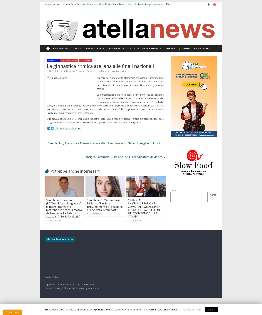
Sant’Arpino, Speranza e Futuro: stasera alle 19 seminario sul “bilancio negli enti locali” (103, 143)
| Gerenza (185, 48)
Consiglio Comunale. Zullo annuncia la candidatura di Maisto (125, 157)
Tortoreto (105, 71)
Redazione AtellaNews (76, 71)
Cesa (76, 48)
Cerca (173, 190)
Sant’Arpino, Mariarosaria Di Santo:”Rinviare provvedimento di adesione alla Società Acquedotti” (105, 205)
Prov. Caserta (150, 48)
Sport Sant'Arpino (69, 60)
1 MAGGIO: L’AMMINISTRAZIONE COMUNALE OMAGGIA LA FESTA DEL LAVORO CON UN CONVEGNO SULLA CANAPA (144, 208)
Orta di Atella (93, 48)
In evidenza (53, 60)
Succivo (131, 48)
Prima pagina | (61, 48)
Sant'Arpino (86, 60)
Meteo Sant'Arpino (51, 277)
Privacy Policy (202, 48)
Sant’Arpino (114, 48)
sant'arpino (95, 71)
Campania (170, 48)
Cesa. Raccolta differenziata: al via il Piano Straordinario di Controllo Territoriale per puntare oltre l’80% (121, 4)
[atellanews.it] (131, 16)
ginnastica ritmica (118, 71)
